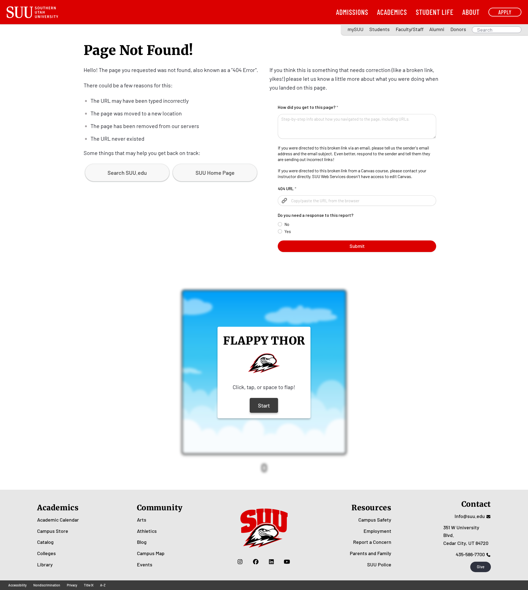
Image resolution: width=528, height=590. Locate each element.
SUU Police (379, 564)
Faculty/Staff (410, 29)
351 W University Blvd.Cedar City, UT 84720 (465, 535)
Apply (505, 12)
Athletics (147, 531)
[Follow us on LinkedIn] (271, 561)
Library (45, 564)
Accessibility (17, 585)
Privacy (72, 585)
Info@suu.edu (470, 516)
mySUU (356, 29)
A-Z (103, 585)
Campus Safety (374, 520)
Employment (377, 531)
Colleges (46, 553)
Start (264, 405)
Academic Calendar (58, 520)
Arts (141, 520)
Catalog (45, 542)
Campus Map (150, 553)
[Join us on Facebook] (255, 561)
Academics (392, 12)
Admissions (352, 12)
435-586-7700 (470, 554)
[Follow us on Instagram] (240, 561)
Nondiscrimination (46, 585)
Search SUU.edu (127, 172)
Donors (458, 29)
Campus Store (52, 531)
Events (144, 564)
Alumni (436, 29)
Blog (142, 542)
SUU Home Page (215, 172)
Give (481, 566)
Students (379, 29)
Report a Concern (372, 542)
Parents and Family (370, 553)
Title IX (89, 585)
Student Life (434, 12)
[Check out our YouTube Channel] (287, 561)
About (471, 12)
